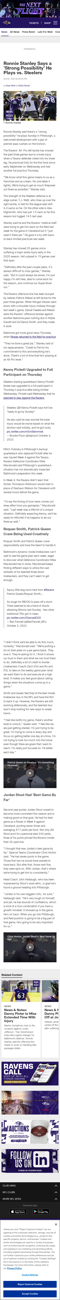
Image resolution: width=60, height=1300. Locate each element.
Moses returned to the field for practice (33, 336)
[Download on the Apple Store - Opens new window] (18, 1212)
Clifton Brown (24, 85)
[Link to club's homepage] (7, 21)
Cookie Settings (30, 1274)
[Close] (56, 1224)
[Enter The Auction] (30, 1132)
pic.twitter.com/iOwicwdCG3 (24, 617)
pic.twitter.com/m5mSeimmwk (25, 431)
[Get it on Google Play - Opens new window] (41, 1213)
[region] (30, 1260)
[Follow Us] (30, 1161)
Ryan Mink (11, 85)
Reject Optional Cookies (30, 1284)
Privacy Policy (14, 1268)
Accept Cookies (30, 1293)
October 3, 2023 (17, 625)
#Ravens (49, 589)
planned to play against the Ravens (24, 397)
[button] (30, 773)
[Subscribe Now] (30, 1073)
